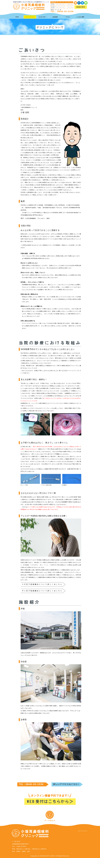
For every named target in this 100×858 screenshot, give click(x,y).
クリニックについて (30, 16)
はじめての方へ (42, 16)
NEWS (17, 16)
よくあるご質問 (80, 16)
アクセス (68, 16)
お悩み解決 (55, 16)
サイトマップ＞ (83, 831)
